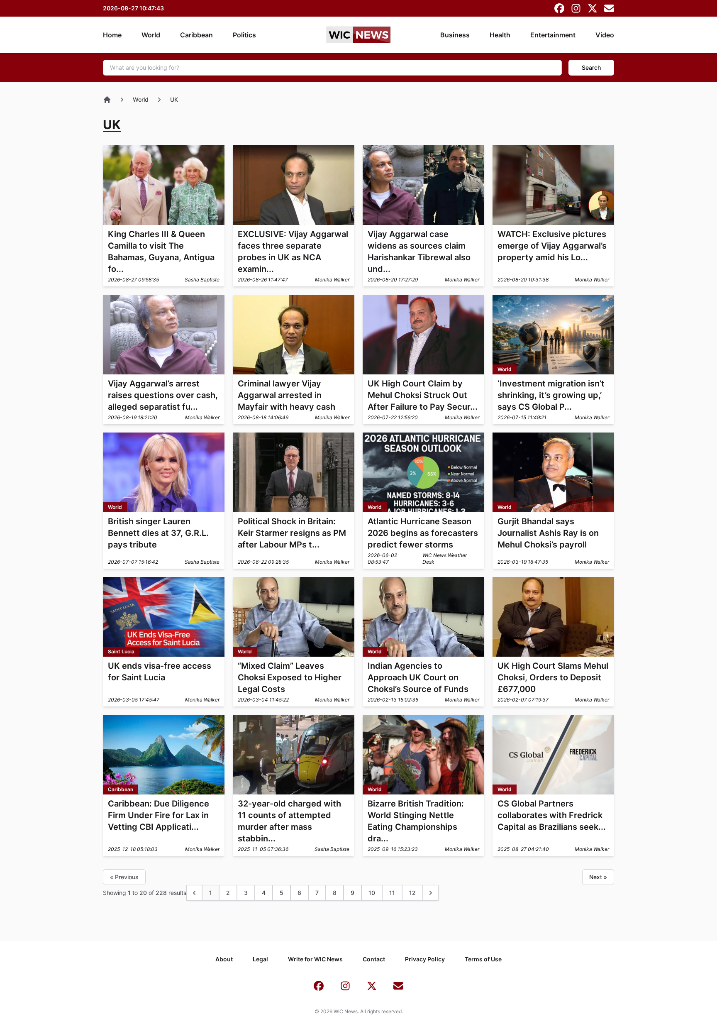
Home (112, 35)
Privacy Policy (425, 959)
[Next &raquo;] (431, 893)
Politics (244, 35)
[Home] (107, 99)
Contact (374, 959)
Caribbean (196, 35)
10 (371, 892)
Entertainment (553, 35)
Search (591, 67)
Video (604, 35)
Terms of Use (483, 959)
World (150, 35)
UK (174, 99)
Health (500, 35)
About (224, 959)
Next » (598, 876)
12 (412, 892)
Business (455, 35)
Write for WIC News (315, 959)
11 (392, 892)
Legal (260, 959)
